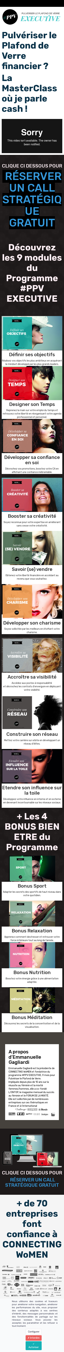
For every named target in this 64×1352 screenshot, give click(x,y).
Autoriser (34, 1347)
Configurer (33, 1331)
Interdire (35, 1337)
